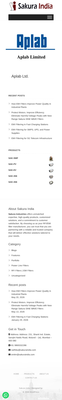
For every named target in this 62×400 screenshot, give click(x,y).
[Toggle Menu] (49, 17)
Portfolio (15, 260)
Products (29, 374)
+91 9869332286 (18, 345)
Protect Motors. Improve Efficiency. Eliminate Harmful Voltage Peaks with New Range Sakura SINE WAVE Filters (31, 115)
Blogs (14, 250)
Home (16, 374)
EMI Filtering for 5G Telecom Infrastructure (31, 138)
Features (15, 255)
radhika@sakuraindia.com (23, 350)
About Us (44, 374)
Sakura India (24, 388)
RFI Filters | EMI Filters (22, 270)
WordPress (34, 392)
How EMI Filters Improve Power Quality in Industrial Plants (31, 292)
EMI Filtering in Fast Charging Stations (29, 124)
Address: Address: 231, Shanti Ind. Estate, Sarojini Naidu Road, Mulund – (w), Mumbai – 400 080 (30, 337)
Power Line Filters (20, 265)
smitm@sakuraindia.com (23, 354)
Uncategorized (18, 275)
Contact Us (31, 378)
